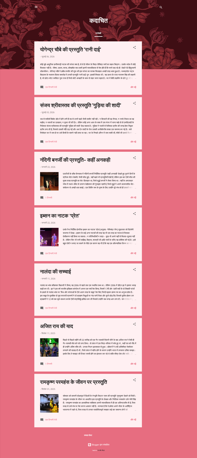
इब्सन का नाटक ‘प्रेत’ (60, 215)
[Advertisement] (153, 84)
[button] (134, 48)
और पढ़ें (133, 87)
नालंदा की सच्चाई (55, 271)
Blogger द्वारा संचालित (100, 444)
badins (94, 450)
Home (98, 33)
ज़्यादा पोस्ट (88, 435)
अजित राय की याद (56, 325)
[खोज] (161, 7)
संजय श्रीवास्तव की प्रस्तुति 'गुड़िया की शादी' (80, 104)
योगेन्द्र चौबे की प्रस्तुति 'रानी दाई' (70, 49)
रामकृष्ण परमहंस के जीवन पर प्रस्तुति (73, 381)
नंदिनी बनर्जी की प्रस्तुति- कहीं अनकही (75, 159)
